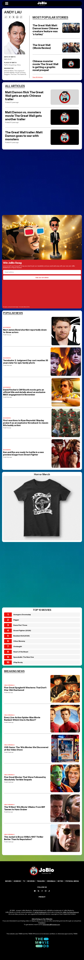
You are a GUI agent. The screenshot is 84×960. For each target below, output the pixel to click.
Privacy (42, 897)
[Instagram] (45, 891)
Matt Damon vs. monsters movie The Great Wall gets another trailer (23, 116)
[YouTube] (35, 891)
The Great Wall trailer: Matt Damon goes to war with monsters (24, 136)
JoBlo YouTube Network (71, 912)
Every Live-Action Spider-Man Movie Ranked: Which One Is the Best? (22, 718)
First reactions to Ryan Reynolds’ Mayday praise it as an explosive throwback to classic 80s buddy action (25, 423)
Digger (16, 620)
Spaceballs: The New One (23, 657)
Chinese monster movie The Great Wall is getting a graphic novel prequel (45, 66)
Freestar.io (41, 923)
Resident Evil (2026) (21, 636)
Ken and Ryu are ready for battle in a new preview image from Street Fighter (23, 453)
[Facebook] (42, 891)
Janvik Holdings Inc (40, 912)
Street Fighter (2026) (22, 630)
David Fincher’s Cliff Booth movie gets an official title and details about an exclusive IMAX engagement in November (24, 392)
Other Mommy (19, 641)
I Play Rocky (18, 662)
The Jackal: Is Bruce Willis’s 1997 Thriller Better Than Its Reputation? (23, 838)
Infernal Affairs (9, 71)
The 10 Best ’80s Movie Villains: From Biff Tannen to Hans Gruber (24, 808)
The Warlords (21, 74)
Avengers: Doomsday (22, 614)
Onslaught (17, 646)
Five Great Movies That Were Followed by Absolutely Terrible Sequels (25, 778)
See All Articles (38, 77)
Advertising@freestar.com (51, 924)
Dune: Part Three (20, 625)
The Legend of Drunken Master (14, 71)
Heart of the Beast (20, 652)
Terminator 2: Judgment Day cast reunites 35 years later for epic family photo (25, 361)
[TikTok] (49, 891)
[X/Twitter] (38, 891)
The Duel (13, 74)
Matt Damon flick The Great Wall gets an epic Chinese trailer (24, 95)
